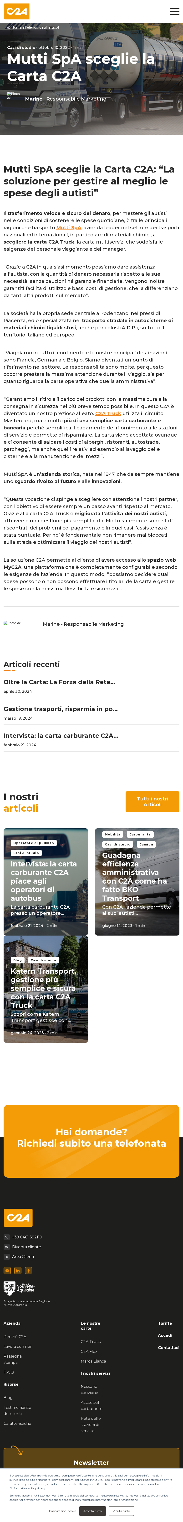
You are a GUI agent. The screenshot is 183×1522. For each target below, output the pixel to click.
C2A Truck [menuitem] (91, 1341)
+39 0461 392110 (27, 1237)
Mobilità (113, 834)
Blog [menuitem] (8, 1397)
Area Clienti (23, 1256)
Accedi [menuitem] (165, 1335)
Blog (17, 960)
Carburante (140, 834)
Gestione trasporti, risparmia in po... (61, 709)
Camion (146, 844)
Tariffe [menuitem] (165, 1323)
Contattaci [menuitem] (168, 1347)
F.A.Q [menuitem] (9, 1372)
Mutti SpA (68, 227)
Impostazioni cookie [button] (62, 1511)
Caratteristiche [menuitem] (17, 1423)
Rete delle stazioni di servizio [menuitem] (91, 1424)
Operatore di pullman (33, 843)
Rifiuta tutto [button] (121, 1511)
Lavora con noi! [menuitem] (17, 1346)
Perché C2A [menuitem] (15, 1336)
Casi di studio (21, 47)
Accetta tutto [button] (92, 1511)
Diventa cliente (26, 1247)
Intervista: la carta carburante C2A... (61, 735)
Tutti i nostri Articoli (152, 801)
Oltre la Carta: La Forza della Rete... (59, 682)
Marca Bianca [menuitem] (93, 1361)
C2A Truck (108, 413)
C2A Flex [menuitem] (89, 1351)
